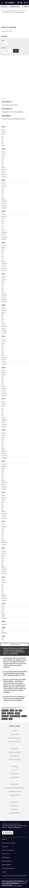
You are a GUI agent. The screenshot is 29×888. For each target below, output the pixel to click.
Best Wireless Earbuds (14, 791)
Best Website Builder (14, 741)
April (2, 136)
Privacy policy (5, 854)
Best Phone (15, 766)
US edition (13, 883)
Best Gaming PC (14, 755)
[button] (27, 2)
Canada (12, 710)
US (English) (10, 713)
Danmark (24, 716)
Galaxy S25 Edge (14, 6)
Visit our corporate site (14, 827)
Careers (4, 872)
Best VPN (14, 730)
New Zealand (5, 716)
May (2, 138)
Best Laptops (14, 748)
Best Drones (14, 809)
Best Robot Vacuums (14, 813)
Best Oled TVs (14, 773)
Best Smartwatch (14, 777)
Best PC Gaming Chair (14, 759)
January (3, 129)
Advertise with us (6, 861)
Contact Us (5, 846)
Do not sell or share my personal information (14, 875)
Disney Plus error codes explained (12, 112)
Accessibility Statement (8, 868)
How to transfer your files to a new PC (13, 119)
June (2, 141)
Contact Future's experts (8, 843)
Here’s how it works (19, 12)
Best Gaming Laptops (14, 752)
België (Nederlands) (15, 716)
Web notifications (6, 864)
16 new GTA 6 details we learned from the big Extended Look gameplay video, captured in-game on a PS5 (15, 673)
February (3, 132)
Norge (10, 719)
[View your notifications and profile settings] (18, 2)
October (3, 172)
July (2, 143)
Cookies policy (6, 857)
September (4, 170)
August (3, 145)
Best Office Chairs (14, 795)
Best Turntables (14, 784)
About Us (4, 839)
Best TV (15, 770)
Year (3, 40)
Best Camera (14, 802)
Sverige (3, 713)
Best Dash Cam (14, 805)
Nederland (4, 719)
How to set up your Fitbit (9, 105)
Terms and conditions (8, 850)
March (3, 134)
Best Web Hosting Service (14, 738)
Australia (17, 713)
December (4, 176)
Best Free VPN (14, 734)
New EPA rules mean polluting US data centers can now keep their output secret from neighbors (14, 698)
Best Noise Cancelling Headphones (14, 787)
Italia (20, 710)
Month (4, 48)
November (4, 174)
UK (16, 710)
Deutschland (5, 710)
